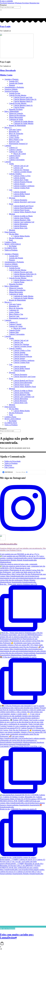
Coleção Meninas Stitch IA (22, 101)
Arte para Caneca (15, 129)
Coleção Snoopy (19, 184)
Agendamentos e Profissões (14, 87)
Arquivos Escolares (11, 91)
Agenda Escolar (14, 93)
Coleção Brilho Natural (21, 194)
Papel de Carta (14, 142)
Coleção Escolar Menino (17, 103)
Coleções (7, 162)
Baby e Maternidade (11, 111)
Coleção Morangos (20, 226)
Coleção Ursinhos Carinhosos (23, 186)
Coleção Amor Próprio (21, 218)
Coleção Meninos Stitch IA (23, 105)
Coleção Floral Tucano (21, 210)
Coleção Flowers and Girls (22, 97)
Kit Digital (12, 246)
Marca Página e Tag (16, 139)
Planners (12, 85)
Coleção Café (18, 168)
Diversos (12, 198)
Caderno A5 (13, 148)
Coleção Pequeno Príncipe (22, 182)
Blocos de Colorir (19, 154)
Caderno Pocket (14, 156)
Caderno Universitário (17, 160)
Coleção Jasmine (19, 178)
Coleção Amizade (19, 192)
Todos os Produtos (11, 250)
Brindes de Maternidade (17, 125)
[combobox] (10, 7)
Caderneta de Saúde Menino (23, 123)
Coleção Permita (19, 196)
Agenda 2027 (14, 81)
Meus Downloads (8, 70)
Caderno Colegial (15, 150)
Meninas (12, 214)
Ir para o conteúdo (6, 1)
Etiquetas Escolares (16, 109)
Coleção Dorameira (20, 200)
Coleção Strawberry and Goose (24, 202)
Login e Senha (14, 137)
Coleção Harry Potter (20, 180)
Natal (11, 240)
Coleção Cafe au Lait (20, 166)
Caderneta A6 (14, 135)
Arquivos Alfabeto (11, 89)
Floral (11, 204)
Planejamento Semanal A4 (18, 144)
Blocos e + (8, 127)
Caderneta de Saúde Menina (23, 121)
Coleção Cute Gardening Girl (23, 222)
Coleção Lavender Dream (22, 172)
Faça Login (5, 26)
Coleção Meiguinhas (20, 224)
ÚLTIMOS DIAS (10, 248)
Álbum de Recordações (17, 115)
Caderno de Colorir (16, 152)
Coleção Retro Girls (20, 228)
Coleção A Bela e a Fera (21, 176)
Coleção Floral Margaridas (22, 208)
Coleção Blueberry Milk (21, 220)
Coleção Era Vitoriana (21, 170)
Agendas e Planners (11, 79)
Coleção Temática (15, 174)
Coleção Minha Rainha (21, 236)
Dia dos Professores (16, 238)
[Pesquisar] (1, 433)
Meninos (12, 230)
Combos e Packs (10, 242)
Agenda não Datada (16, 83)
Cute (10, 190)
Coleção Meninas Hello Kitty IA (24, 99)
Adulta (11, 164)
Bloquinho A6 (14, 131)
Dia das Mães (14, 234)
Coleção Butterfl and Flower (23, 206)
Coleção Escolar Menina (17, 95)
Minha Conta (6, 75)
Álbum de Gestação (16, 113)
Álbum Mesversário (16, 117)
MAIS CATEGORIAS (12, 244)
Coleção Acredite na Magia (23, 216)
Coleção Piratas (18, 107)
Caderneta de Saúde (16, 119)
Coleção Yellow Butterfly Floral (24, 212)
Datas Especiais (10, 232)
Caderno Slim (14, 158)
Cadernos (7, 146)
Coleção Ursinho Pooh (21, 188)
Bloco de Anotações (16, 133)
